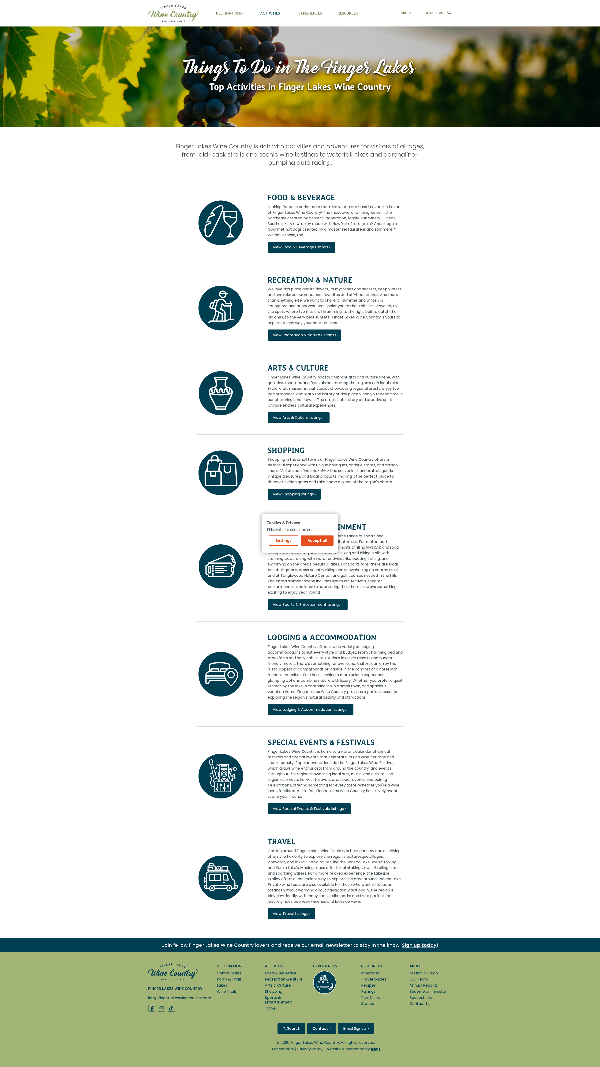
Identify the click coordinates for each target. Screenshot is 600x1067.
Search (293, 1028)
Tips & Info (370, 997)
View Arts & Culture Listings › (298, 417)
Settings (284, 540)
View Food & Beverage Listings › (301, 247)
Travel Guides (373, 979)
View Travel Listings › (291, 913)
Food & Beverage (301, 197)
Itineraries (370, 973)
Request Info (420, 997)
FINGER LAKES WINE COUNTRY (175, 988)
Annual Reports (423, 985)
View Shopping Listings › (294, 494)
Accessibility (282, 1049)
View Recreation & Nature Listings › (304, 335)
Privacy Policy (309, 1049)
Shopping (286, 450)
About (406, 13)
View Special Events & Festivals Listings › (309, 808)
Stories (367, 1003)
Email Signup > (356, 1028)
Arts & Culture (298, 367)
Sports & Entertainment (278, 1000)
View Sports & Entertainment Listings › (307, 604)
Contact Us (433, 13)
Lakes (222, 985)
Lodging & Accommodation (322, 637)
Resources (348, 13)
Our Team (418, 979)
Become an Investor (428, 991)
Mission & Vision (423, 973)
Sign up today (419, 945)
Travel (281, 841)
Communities (229, 973)
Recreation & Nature (310, 280)
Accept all (317, 540)
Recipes (368, 985)
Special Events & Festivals (321, 742)
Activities (270, 13)
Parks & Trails (229, 979)
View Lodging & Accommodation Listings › (310, 709)
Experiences (310, 13)
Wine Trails (227, 991)
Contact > (321, 1028)
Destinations (229, 13)
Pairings (368, 991)
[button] (448, 11)
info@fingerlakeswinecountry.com (179, 998)
